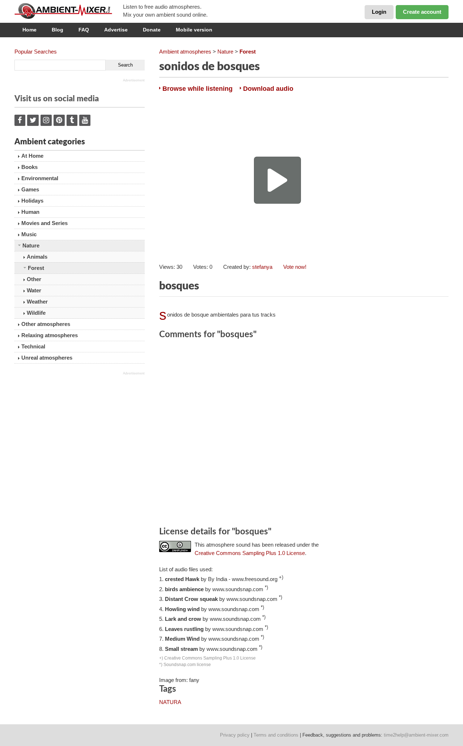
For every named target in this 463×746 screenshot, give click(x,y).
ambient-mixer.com (68, 11)
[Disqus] (304, 434)
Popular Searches (35, 51)
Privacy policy (235, 735)
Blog (57, 30)
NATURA (170, 702)
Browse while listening (197, 88)
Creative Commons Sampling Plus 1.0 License (250, 553)
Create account (422, 12)
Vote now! (294, 267)
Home (29, 30)
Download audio (268, 88)
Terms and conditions (276, 735)
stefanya (262, 267)
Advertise (116, 30)
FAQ (83, 30)
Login (379, 12)
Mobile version (194, 30)
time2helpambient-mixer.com (416, 735)
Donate (152, 30)
